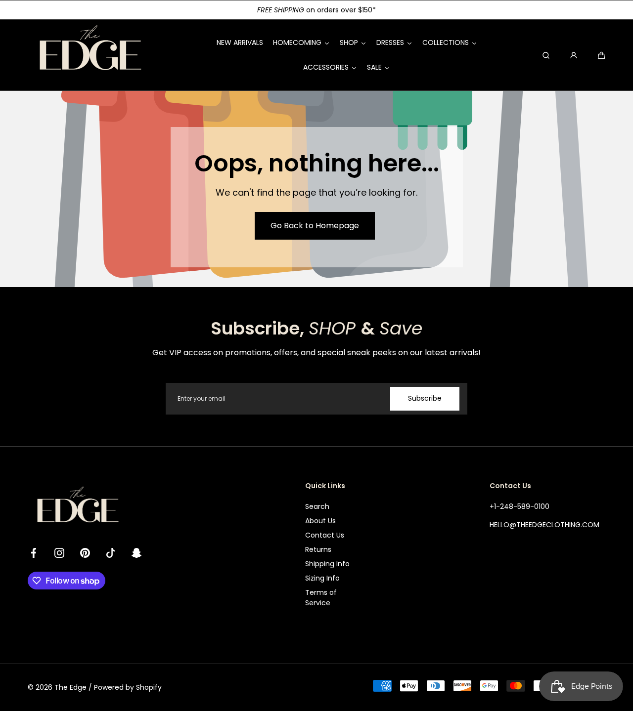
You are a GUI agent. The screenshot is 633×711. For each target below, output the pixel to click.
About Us (320, 521)
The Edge (70, 687)
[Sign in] (574, 55)
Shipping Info (327, 564)
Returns (318, 549)
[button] (601, 55)
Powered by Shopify (128, 687)
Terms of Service (321, 597)
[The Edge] (89, 55)
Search (317, 506)
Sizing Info (322, 578)
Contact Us (324, 535)
